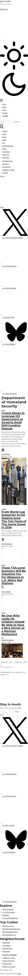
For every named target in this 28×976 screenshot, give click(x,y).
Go (25, 662)
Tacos (4, 137)
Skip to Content (5, 1)
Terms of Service (8, 961)
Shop (4, 110)
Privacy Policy (7, 964)
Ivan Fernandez (6, 544)
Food (4, 104)
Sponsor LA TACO (8, 170)
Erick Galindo (6, 592)
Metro (4, 149)
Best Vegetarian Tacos (10, 932)
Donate (4, 113)
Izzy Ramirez (5, 454)
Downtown (6, 943)
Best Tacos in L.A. (8, 926)
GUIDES (5, 116)
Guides (4, 131)
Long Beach (6, 945)
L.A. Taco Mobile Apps (10, 918)
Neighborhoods (7, 146)
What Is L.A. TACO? (9, 966)
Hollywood (6, 951)
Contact (5, 173)
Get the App (6, 167)
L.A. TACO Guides (8, 912)
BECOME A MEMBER (9, 955)
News (4, 107)
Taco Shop (6, 152)
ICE (3, 143)
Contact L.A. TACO (8, 958)
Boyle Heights (7, 948)
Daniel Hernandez (7, 640)
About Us (5, 155)
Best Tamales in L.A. (9, 935)
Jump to (4, 662)
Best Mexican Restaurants (11, 929)
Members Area (7, 161)
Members (5, 157)
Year (17, 662)
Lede (19, 974)
